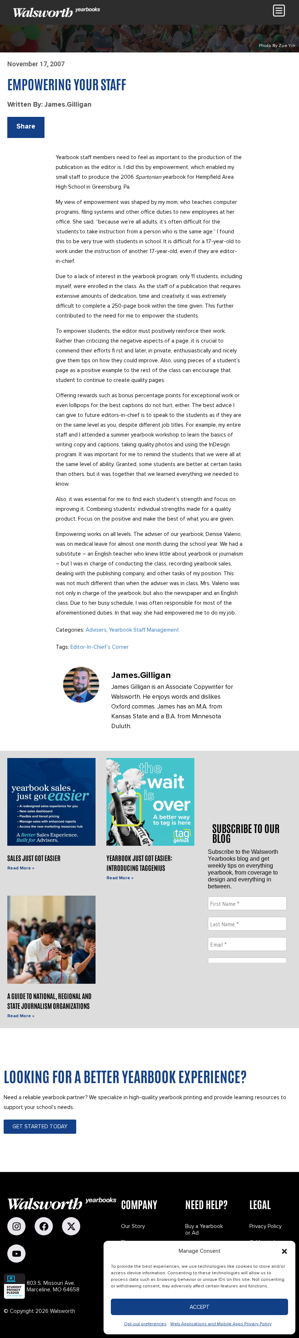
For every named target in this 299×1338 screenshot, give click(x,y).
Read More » (20, 868)
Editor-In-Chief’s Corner (99, 647)
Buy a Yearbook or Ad (204, 1229)
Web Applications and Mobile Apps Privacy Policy (221, 1324)
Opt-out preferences (145, 1324)
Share (25, 126)
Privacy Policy (265, 1226)
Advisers (96, 630)
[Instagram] (16, 1226)
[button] (284, 1251)
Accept (200, 1307)
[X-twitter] (71, 1226)
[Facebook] (44, 1226)
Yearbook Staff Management (144, 630)
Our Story (133, 1226)
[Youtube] (16, 1253)
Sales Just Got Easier (34, 857)
